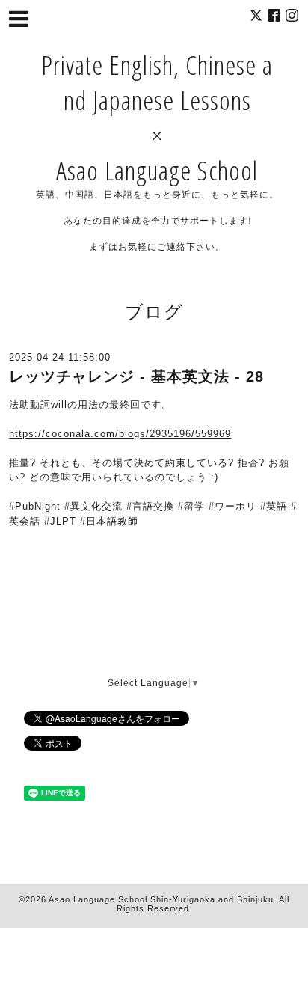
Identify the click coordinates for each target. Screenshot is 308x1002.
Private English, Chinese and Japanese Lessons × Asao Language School (157, 117)
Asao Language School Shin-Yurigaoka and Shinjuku (161, 899)
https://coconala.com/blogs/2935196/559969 (120, 433)
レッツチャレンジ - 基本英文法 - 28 (136, 376)
